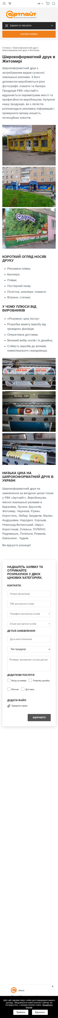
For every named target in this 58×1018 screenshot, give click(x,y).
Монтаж (15, 689)
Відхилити (40, 1012)
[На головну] (21, 15)
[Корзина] (47, 4)
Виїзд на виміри (18, 680)
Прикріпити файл (20, 706)
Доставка (30, 689)
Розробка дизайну (41, 680)
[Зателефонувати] (11, 3)
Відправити (39, 717)
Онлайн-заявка (29, 34)
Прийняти (20, 1012)
